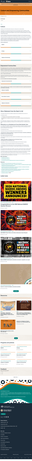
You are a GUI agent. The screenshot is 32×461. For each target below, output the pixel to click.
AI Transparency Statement (5, 449)
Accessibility (2, 434)
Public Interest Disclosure (5, 438)
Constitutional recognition (4, 157)
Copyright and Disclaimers (4, 454)
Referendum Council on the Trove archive (7, 171)
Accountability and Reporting (5, 442)
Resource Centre (3, 445)
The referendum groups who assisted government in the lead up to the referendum (12, 160)
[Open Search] (29, 1)
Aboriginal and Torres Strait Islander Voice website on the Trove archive (11, 163)
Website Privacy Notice (16, 454)
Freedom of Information (4, 436)
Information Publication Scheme (6, 432)
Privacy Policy (3, 440)
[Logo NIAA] (6, 1)
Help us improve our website (27, 454)
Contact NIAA (3, 443)
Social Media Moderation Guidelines (6, 447)
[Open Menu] (30, 1)
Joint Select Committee (4, 172)
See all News (16, 291)
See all (16, 338)
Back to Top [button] (15, 377)
